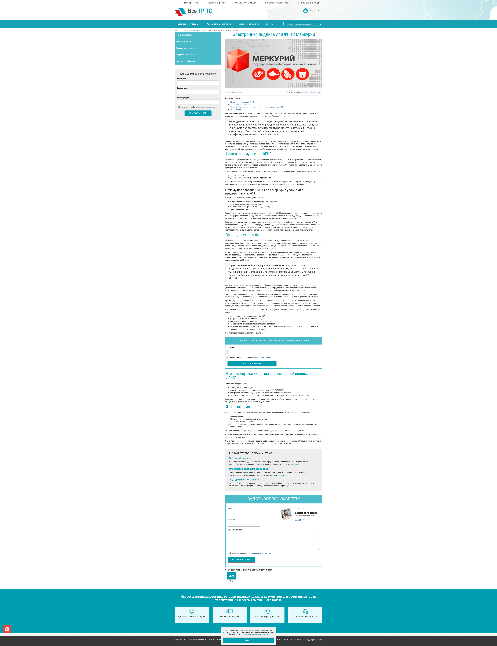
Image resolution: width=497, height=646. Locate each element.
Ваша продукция (184, 97)
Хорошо (248, 640)
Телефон (231, 347)
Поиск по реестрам (190, 2)
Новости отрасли (216, 2)
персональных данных (261, 357)
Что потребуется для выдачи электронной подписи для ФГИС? (257, 107)
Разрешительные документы (219, 24)
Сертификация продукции (189, 24)
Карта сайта (288, 640)
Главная (178, 640)
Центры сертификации (309, 2)
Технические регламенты (248, 24)
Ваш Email (181, 78)
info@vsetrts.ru (315, 10)
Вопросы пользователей (277, 2)
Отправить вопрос (241, 559)
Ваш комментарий (236, 530)
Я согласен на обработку (250, 357)
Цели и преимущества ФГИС (242, 102)
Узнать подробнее (252, 363)
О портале (270, 24)
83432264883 (300, 520)
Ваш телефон (182, 88)
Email (230, 508)
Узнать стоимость (198, 113)
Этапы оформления (238, 109)
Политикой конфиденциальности (255, 634)
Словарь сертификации (245, 2)
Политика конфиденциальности (308, 640)
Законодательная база (240, 104)
